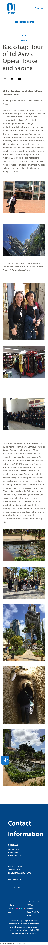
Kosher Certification (27, 933)
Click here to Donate (24, 22)
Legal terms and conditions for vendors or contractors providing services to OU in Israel (24, 923)
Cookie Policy (29, 930)
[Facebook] (6, 80)
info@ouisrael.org (22, 873)
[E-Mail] (20, 80)
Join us (16, 887)
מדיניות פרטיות (15, 930)
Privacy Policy (16, 920)
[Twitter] (13, 80)
